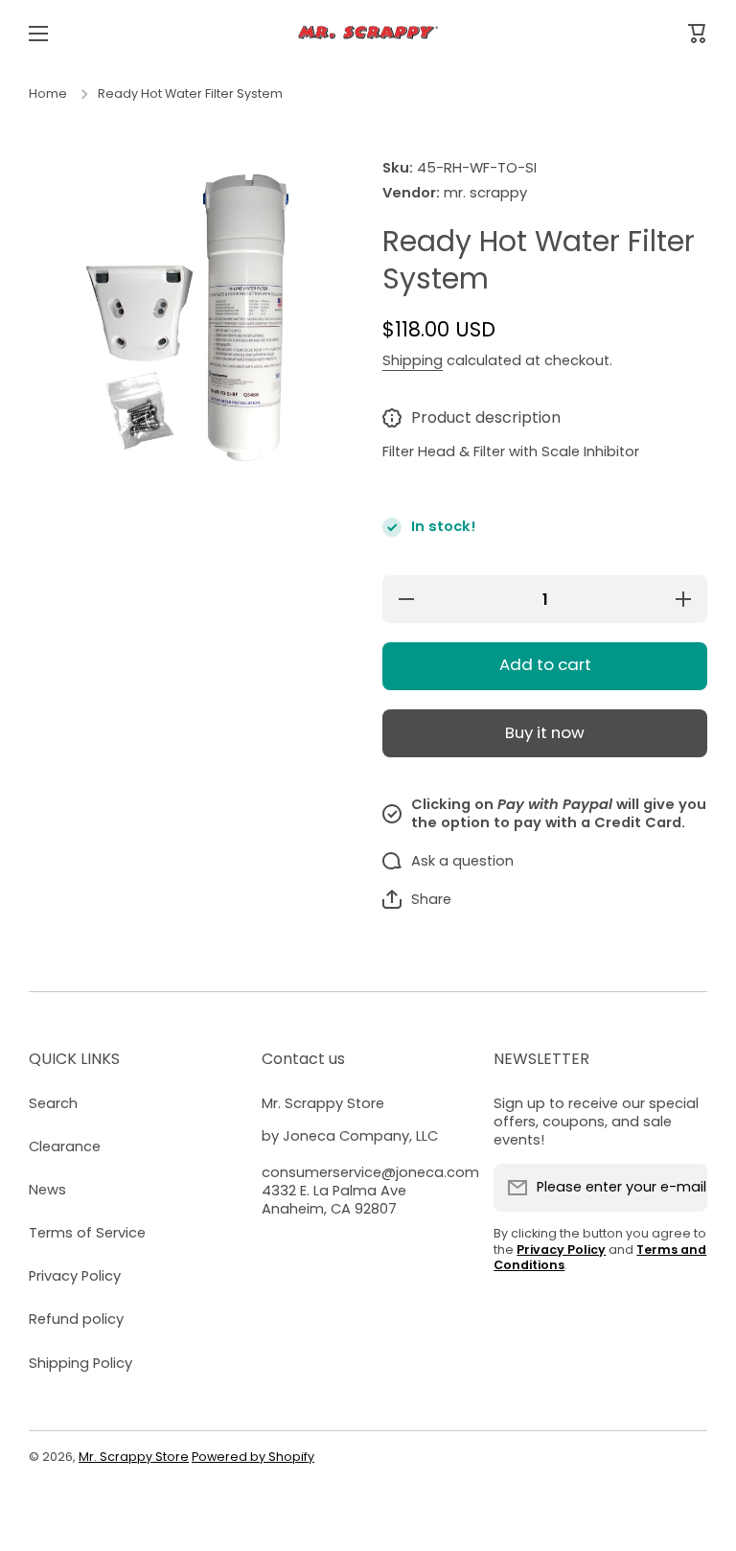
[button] (416, 899)
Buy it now (545, 732)
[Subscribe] (683, 1188)
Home (48, 94)
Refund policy (76, 1319)
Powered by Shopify (253, 1456)
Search (53, 1103)
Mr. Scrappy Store (134, 1456)
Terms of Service (87, 1232)
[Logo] (368, 34)
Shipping (412, 361)
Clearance (65, 1146)
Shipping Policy (80, 1363)
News (47, 1189)
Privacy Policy (75, 1275)
